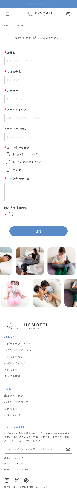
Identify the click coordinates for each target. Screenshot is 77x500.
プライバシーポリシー (14, 463)
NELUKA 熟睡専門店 (23, 486)
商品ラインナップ (15, 395)
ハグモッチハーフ (15, 363)
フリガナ (11, 90)
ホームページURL (15, 128)
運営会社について (12, 458)
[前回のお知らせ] (7, 4)
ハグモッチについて (16, 402)
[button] (7, 14)
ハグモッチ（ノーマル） (19, 350)
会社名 (10, 52)
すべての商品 (12, 376)
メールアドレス (15, 109)
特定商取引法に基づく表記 (16, 469)
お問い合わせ (12, 415)
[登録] (68, 449)
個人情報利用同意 (15, 207)
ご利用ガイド (12, 408)
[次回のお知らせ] (70, 4)
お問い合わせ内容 (17, 178)
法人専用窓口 (19, 25)
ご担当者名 (12, 71)
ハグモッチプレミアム (17, 343)
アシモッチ (11, 370)
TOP (6, 25)
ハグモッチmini (13, 356)
